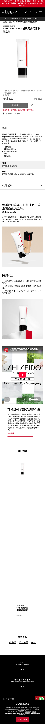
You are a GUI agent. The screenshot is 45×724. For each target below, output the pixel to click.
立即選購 (11, 433)
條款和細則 (27, 712)
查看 (23, 670)
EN (26, 12)
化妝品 (12, 643)
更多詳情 (6, 95)
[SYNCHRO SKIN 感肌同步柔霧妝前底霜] (22, 467)
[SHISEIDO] (9, 12)
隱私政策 (34, 712)
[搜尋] (31, 12)
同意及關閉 (23, 720)
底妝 (33, 643)
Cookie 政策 (8, 709)
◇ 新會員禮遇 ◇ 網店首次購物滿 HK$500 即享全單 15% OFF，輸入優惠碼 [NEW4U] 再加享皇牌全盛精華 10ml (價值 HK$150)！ (22, 3)
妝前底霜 (23, 643)
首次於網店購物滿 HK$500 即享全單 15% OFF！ (22, 19)
